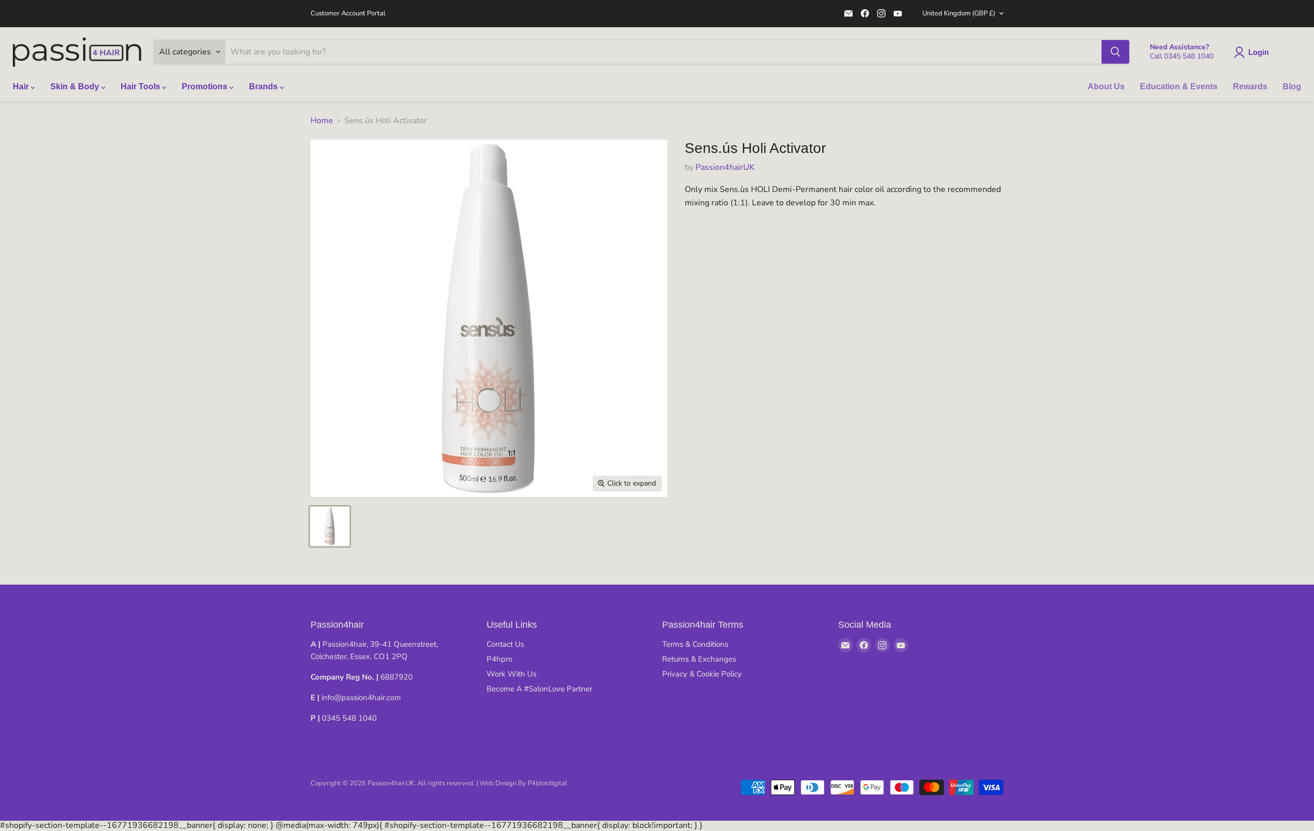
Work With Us (511, 674)
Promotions (205, 86)
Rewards (1250, 86)
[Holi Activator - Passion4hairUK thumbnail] (330, 526)
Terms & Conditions (695, 644)
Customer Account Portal (348, 13)
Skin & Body (75, 86)
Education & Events (1179, 86)
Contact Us (505, 644)
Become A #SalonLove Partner (539, 689)
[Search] (1115, 52)
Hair (22, 86)
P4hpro (499, 659)
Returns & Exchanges (699, 659)
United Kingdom (958, 13)
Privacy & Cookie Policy (702, 674)
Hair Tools (141, 86)
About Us (1106, 86)
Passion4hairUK (725, 167)
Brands (264, 86)
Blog (1292, 86)
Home (322, 120)
